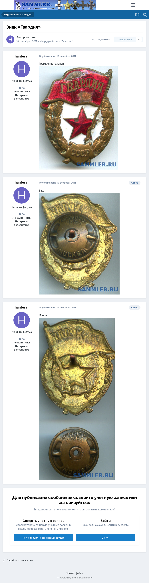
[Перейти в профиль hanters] (10, 39)
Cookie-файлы (74, 573)
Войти (105, 537)
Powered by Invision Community (75, 577)
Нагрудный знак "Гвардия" (57, 41)
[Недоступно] (78, 117)
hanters (30, 37)
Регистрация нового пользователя (43, 537)
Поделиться (102, 39)
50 (23, 88)
